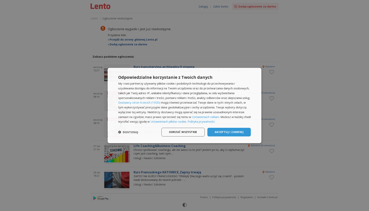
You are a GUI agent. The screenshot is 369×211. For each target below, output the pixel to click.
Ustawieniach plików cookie (168, 121)
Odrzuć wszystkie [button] (183, 132)
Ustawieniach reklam (205, 117)
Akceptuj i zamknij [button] (229, 132)
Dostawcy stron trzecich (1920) (139, 102)
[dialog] (184, 105)
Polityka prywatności (201, 121)
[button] (128, 132)
